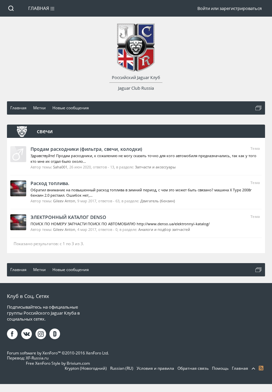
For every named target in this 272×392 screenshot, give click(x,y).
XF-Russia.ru (37, 358)
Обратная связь (193, 368)
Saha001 (60, 166)
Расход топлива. (50, 183)
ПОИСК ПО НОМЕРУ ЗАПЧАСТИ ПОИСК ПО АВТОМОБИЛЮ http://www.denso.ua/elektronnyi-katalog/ (120, 223)
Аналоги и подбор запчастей (164, 229)
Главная (38, 8)
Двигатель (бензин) (157, 200)
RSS (261, 368)
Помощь (220, 368)
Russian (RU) (121, 368)
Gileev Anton (64, 200)
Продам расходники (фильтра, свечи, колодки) (86, 149)
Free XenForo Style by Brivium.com (58, 363)
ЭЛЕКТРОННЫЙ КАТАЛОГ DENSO (68, 217)
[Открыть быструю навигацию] (258, 108)
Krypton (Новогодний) (86, 368)
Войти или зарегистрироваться (229, 8)
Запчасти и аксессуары (155, 166)
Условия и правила (155, 368)
